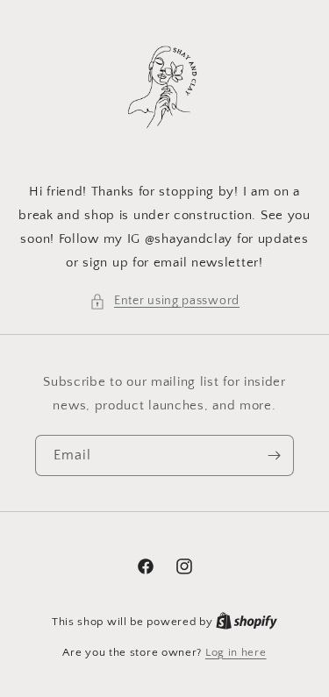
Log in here (236, 652)
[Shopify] (246, 621)
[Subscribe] (273, 455)
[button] (164, 301)
